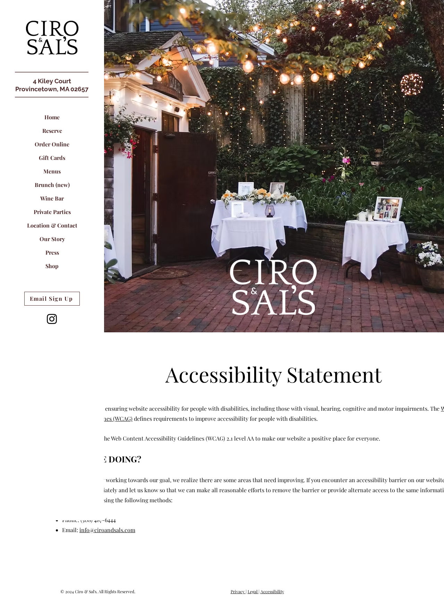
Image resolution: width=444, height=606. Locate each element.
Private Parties (52, 211)
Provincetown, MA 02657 (51, 89)
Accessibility (272, 591)
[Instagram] (52, 319)
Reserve (52, 130)
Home (52, 117)
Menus (52, 171)
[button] (52, 37)
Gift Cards (52, 157)
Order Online (52, 144)
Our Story (52, 238)
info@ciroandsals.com (107, 530)
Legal (253, 591)
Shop (52, 266)
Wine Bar (52, 198)
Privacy (238, 591)
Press (52, 252)
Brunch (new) (52, 184)
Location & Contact (52, 225)
